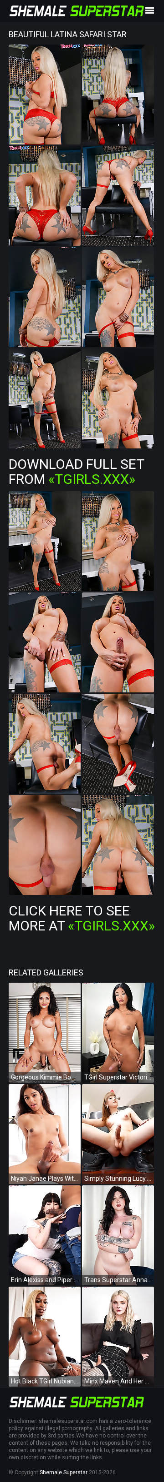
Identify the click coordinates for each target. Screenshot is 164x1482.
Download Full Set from (76, 471)
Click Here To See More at (82, 918)
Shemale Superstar (63, 1472)
